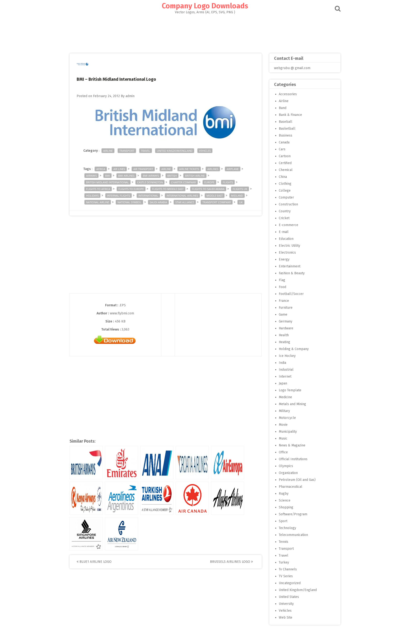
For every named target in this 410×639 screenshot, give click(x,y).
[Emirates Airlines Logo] (121, 462)
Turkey (284, 562)
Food (282, 287)
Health (284, 335)
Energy (284, 259)
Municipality (288, 432)
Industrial (286, 370)
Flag (282, 280)
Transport (126, 150)
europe (209, 182)
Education (286, 239)
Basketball (287, 129)
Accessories (288, 94)
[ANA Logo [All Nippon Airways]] (156, 462)
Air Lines (119, 169)
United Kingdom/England (174, 150)
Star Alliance (184, 202)
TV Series (286, 576)
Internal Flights (118, 195)
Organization (288, 473)
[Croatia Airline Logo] (192, 462)
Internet (285, 376)
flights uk (240, 189)
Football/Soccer (291, 294)
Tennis (283, 542)
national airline (97, 202)
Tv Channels (288, 569)
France (284, 301)
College (285, 191)
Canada (284, 142)
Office (283, 452)
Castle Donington (150, 182)
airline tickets (189, 169)
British (172, 175)
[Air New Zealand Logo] (121, 533)
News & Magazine (292, 445)
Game (283, 314)
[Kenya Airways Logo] (86, 498)
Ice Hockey (287, 356)
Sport (283, 521)
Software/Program (293, 514)
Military (284, 411)
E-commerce (288, 225)
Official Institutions (293, 459)
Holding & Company (294, 349)
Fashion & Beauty (292, 273)
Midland (237, 195)
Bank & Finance (290, 115)
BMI (107, 175)
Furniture (286, 308)
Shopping (286, 507)
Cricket (284, 218)
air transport (143, 169)
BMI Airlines (126, 175)
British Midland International (107, 182)
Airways (91, 175)
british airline (195, 175)
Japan (283, 383)
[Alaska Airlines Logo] (227, 498)
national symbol (129, 202)
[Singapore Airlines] (86, 533)
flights (228, 182)
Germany (285, 321)
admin (130, 96)
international (148, 195)
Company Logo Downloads (205, 6)
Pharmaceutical (290, 487)
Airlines (212, 169)
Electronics (287, 253)
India (282, 363)
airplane (233, 169)
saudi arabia (158, 202)
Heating (284, 342)
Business (285, 135)
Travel (145, 150)
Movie (283, 425)
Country (285, 211)
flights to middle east (168, 189)
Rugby (284, 494)
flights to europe (131, 189)
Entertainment (289, 266)
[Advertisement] (205, 32)
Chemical (286, 170)
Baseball (285, 122)
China (283, 177)
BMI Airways (151, 175)
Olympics (286, 466)
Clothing (285, 184)
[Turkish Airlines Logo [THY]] (156, 498)
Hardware (286, 328)
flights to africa (98, 189)
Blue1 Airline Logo (95, 562)
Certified (285, 163)
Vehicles (205, 150)
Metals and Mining (292, 404)
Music (283, 438)
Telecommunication (293, 535)
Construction (288, 204)
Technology (287, 528)
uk (241, 202)
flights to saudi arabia (208, 189)
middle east (214, 195)
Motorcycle (287, 418)
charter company (183, 182)
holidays (92, 195)
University (286, 604)
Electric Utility (289, 246)
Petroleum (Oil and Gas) (297, 480)
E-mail (284, 232)
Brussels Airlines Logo (230, 562)
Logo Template (290, 390)
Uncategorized (290, 583)
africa (100, 169)
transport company (216, 202)
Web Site (285, 617)
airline (166, 169)
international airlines (182, 195)
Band (282, 108)
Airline (108, 150)
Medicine (285, 397)
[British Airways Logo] (86, 462)
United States (289, 597)
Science (284, 500)
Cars (282, 149)
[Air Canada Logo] (192, 498)
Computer (286, 197)
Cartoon (285, 156)
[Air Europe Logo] (227, 462)
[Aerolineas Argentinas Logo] (121, 498)
